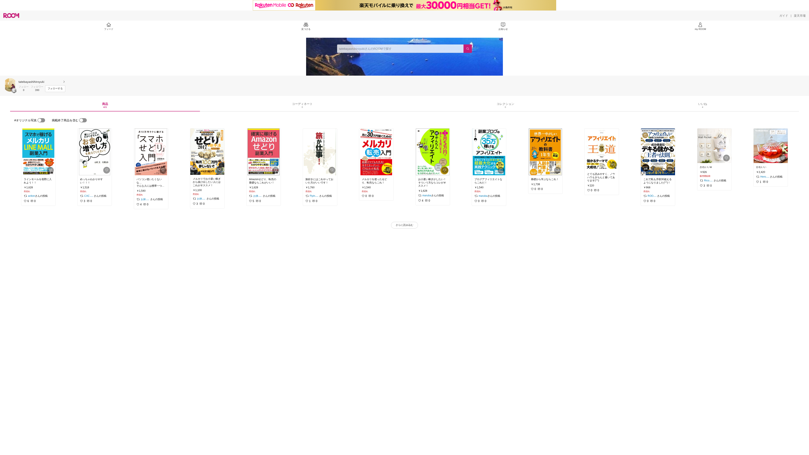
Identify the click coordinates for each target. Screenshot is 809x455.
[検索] (467, 48)
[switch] (41, 120)
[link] (38, 151)
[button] (10, 85)
